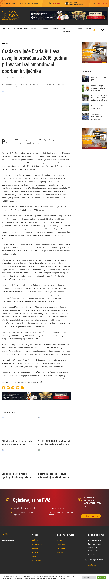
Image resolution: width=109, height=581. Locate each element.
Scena (80, 28)
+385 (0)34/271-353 (95, 560)
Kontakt (60, 552)
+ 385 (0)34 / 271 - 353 (92, 504)
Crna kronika (66, 29)
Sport (56, 28)
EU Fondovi (61, 548)
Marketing (61, 544)
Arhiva (89, 28)
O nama (60, 540)
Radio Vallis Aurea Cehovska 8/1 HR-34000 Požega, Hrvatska (95, 547)
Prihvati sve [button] (101, 577)
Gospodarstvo (21, 28)
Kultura (35, 28)
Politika (46, 28)
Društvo (6, 28)
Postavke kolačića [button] (89, 577)
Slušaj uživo (57, 3)
